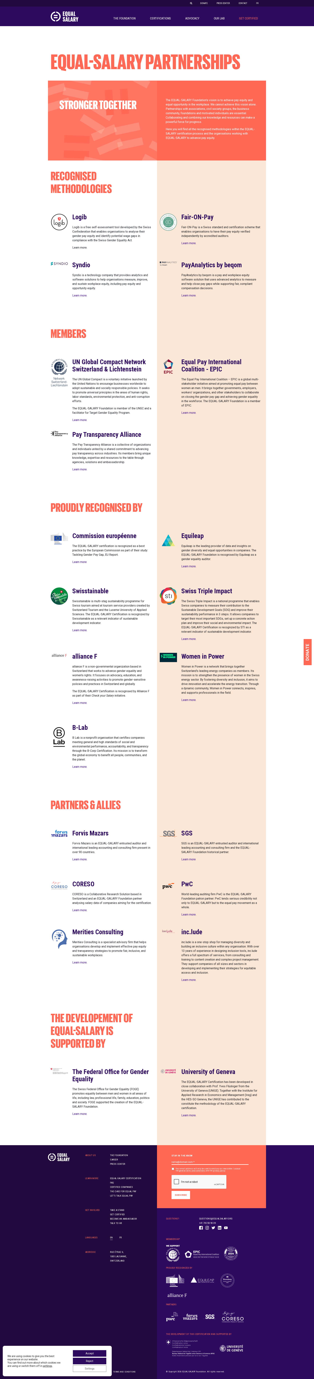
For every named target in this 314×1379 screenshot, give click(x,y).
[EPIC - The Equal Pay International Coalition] (202, 1253)
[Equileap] (202, 1280)
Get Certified (248, 18)
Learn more (79, 562)
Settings (89, 1368)
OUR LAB (219, 18)
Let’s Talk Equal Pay (121, 1195)
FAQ (112, 1182)
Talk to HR (116, 1223)
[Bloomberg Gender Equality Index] (227, 1281)
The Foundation (124, 18)
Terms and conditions (124, 1372)
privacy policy (219, 1171)
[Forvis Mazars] (190, 1317)
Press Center (223, 3)
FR (257, 3)
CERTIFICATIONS (160, 18)
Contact (243, 3)
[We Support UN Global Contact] (173, 1253)
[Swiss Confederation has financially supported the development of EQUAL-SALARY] (190, 1348)
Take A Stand (117, 1210)
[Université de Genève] (231, 1348)
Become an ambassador (123, 1218)
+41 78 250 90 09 (207, 1223)
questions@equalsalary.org (216, 1218)
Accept (90, 1353)
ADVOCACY (192, 18)
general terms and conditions (192, 1171)
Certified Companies (121, 1187)
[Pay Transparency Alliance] (231, 1253)
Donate (204, 3)
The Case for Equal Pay (123, 1191)
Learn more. (188, 243)
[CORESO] (232, 1316)
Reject (89, 1361)
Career (114, 1159)
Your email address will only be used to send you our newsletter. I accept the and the (208, 1170)
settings (47, 1365)
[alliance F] (177, 1295)
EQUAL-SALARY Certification (125, 1178)
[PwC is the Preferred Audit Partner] (172, 1316)
